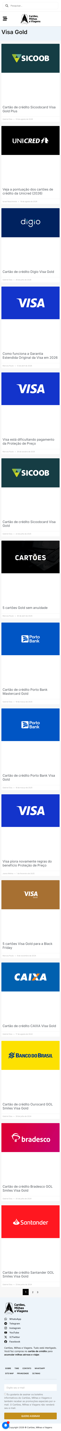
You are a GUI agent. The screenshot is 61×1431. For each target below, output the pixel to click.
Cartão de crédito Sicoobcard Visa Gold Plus (29, 109)
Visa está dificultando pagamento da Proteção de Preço (28, 441)
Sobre (8, 1368)
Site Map (9, 1373)
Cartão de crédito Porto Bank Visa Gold (29, 777)
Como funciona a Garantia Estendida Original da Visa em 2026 (30, 356)
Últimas (36, 1373)
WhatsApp (40, 1368)
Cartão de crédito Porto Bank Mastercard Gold (25, 692)
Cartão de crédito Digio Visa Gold (28, 272)
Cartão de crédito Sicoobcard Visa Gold (29, 524)
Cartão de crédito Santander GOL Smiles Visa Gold (28, 1274)
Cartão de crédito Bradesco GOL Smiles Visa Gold (28, 1188)
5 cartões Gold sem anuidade (25, 608)
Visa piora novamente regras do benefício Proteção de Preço (27, 863)
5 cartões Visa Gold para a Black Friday (27, 946)
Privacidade (23, 1373)
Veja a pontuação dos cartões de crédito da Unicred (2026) (28, 191)
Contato (26, 1368)
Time (16, 1368)
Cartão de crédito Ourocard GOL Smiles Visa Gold (28, 1106)
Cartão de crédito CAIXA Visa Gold (29, 1026)
